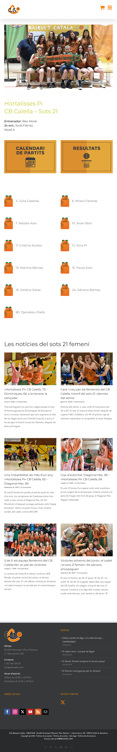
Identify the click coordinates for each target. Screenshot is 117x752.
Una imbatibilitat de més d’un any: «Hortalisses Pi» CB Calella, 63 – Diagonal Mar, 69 (28, 479)
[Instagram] (15, 712)
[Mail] (46, 712)
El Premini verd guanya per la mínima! (81, 671)
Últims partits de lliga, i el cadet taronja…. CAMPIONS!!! (82, 640)
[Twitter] (23, 712)
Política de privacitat (44, 736)
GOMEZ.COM (65, 739)
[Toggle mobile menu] (110, 7)
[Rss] (38, 712)
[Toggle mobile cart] (102, 7)
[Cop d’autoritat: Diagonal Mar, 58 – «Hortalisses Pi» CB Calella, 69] (87, 454)
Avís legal (73, 736)
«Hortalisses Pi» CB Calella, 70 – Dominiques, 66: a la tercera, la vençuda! (26, 394)
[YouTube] (30, 712)
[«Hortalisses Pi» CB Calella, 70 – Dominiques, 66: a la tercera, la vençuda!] (30, 368)
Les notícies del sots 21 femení (46, 344)
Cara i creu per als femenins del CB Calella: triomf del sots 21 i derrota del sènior (85, 394)
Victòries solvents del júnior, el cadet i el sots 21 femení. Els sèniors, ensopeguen (86, 565)
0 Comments (22, 402)
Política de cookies (61, 736)
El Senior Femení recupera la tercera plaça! (83, 661)
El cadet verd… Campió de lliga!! (78, 651)
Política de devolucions (87, 736)
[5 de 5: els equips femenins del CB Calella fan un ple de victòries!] (30, 540)
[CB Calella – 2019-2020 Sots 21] (58, 25)
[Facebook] (7, 712)
